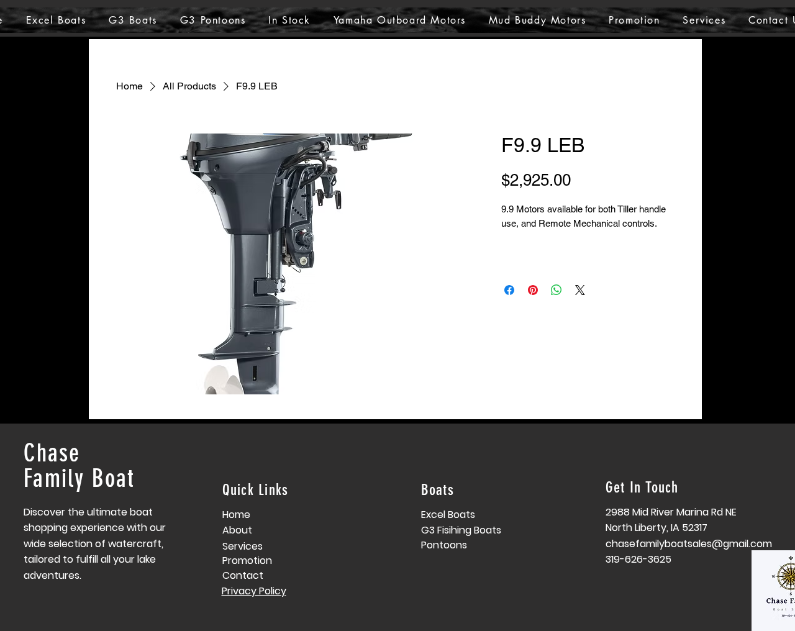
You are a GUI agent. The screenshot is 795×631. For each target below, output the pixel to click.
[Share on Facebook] (509, 290)
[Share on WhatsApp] (556, 290)
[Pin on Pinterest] (532, 290)
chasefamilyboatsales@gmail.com (689, 544)
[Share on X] (580, 290)
